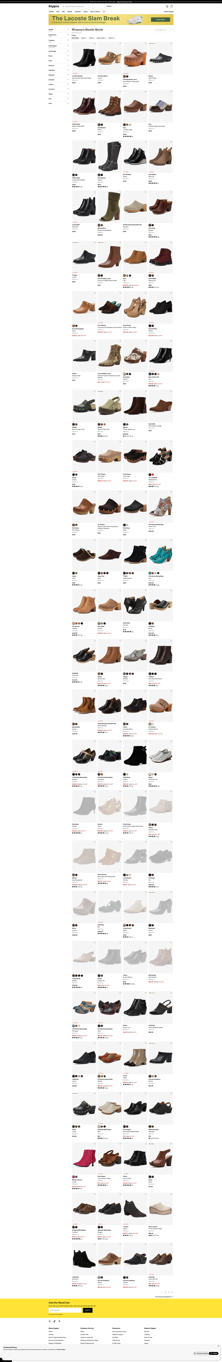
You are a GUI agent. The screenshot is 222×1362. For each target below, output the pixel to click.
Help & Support (169, 11)
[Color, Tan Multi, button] (76, 1025)
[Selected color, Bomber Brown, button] (73, 1227)
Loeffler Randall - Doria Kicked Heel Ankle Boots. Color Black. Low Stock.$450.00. (84, 64)
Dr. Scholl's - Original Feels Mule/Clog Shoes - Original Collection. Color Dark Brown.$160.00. (110, 513)
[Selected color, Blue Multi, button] (73, 1025)
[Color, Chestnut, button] (130, 673)
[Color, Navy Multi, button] (104, 1076)
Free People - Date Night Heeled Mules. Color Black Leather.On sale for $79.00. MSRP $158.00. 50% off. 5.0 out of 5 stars (135, 1115)
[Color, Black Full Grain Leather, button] (152, 225)
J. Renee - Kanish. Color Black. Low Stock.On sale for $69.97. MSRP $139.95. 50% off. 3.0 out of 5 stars (135, 1216)
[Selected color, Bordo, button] (150, 275)
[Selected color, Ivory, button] (99, 1126)
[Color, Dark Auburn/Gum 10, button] (76, 424)
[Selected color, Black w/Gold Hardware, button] (73, 1126)
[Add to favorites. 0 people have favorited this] (94, 43)
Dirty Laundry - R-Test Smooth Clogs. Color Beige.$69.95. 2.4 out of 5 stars (161, 1216)
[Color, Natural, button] (76, 975)
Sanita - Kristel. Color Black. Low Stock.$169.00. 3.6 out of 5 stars (84, 464)
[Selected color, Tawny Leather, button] (124, 275)
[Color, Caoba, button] (76, 175)
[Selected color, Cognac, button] (73, 724)
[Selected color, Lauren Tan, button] (99, 275)
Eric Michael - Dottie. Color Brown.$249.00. (110, 113)
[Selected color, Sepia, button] (73, 975)
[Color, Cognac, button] (152, 275)
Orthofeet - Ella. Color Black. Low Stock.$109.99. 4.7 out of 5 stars (110, 914)
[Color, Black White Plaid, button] (76, 1176)
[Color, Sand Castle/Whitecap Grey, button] (79, 1076)
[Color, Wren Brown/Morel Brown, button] (76, 1076)
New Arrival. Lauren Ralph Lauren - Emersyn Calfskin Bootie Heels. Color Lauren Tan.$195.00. (110, 264)
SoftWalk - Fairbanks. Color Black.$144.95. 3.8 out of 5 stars (84, 663)
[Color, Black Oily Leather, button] (127, 724)
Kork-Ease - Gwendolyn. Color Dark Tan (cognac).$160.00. (84, 513)
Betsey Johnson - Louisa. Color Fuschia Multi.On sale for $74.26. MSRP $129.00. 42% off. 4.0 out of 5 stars (84, 1166)
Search (109, 6)
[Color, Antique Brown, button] (76, 474)
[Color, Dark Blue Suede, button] (152, 374)
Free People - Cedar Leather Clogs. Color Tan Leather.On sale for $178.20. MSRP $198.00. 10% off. (135, 314)
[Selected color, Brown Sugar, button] (73, 325)
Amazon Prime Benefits (56, 1340)
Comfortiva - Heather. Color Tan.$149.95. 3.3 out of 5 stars (84, 612)
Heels (90, 38)
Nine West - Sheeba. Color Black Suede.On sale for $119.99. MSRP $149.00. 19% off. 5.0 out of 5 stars (84, 813)
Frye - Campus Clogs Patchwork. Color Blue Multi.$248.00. (161, 113)
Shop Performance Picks (124, 1)
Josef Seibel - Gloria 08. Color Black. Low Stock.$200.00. (84, 214)
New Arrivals (148, 1337)
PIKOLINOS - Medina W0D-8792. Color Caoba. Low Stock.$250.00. (84, 113)
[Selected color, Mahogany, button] (99, 573)
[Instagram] (50, 1321)
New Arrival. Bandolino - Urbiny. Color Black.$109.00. (161, 914)
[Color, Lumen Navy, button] (127, 673)
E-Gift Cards (116, 1343)
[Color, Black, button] (127, 76)
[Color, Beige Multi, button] (101, 1076)
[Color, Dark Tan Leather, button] (101, 975)
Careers (51, 1334)
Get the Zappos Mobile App (57, 1337)
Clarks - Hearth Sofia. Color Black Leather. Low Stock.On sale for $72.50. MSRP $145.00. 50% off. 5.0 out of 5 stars (135, 1166)
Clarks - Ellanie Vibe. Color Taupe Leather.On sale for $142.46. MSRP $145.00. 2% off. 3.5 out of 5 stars (110, 663)
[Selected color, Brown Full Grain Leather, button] (150, 225)
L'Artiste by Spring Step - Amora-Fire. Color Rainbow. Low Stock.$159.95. (161, 513)
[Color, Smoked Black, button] (132, 673)
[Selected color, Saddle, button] (124, 76)
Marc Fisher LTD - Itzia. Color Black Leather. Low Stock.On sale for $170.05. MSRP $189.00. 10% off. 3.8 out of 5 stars (161, 363)
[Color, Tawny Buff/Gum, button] (104, 424)
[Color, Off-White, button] (155, 573)
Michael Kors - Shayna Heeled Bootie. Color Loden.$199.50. (110, 214)
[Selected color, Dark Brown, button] (73, 573)
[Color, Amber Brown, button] (130, 573)
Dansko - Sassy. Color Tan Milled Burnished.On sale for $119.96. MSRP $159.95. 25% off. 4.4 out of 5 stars (110, 813)
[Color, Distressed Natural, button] (127, 875)
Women (111, 38)
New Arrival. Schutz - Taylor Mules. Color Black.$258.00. (161, 64)
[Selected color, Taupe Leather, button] (99, 673)
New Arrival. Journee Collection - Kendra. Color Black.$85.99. (161, 1065)
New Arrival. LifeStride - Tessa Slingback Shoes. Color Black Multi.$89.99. (161, 1015)
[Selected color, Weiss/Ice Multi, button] (150, 774)
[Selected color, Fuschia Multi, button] (73, 1176)
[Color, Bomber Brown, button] (101, 1227)
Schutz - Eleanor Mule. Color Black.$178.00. (84, 363)
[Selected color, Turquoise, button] (150, 573)
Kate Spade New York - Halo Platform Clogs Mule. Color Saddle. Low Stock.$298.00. (135, 64)
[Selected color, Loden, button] (99, 225)
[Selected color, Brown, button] (99, 124)
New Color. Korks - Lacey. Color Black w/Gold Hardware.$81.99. (84, 1115)
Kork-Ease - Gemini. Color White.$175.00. (135, 363)
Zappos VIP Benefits (55, 1343)
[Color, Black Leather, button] (127, 424)
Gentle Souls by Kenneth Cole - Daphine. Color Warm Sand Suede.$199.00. (135, 214)
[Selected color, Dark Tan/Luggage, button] (73, 925)
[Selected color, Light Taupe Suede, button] (150, 824)
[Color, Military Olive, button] (132, 573)
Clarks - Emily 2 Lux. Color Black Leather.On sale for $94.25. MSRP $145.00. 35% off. (135, 1015)
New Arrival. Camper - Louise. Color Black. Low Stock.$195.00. (84, 264)
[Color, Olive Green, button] (76, 724)
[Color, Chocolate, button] (130, 925)
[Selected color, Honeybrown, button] (150, 724)
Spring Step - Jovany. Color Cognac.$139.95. (84, 713)
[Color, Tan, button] (152, 1076)
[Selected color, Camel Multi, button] (99, 1076)
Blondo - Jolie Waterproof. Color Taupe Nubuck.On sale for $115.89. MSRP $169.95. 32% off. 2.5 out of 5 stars (84, 864)
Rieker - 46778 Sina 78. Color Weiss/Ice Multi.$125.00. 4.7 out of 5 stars (161, 763)
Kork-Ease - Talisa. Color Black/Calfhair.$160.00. (135, 513)
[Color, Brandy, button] (76, 623)
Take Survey (116, 1340)
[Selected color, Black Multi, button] (99, 774)
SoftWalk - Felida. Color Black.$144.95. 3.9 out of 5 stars (161, 612)
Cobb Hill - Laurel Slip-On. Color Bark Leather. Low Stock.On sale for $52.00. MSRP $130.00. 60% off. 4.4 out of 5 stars (161, 1265)
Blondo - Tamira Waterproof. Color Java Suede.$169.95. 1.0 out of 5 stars (135, 413)
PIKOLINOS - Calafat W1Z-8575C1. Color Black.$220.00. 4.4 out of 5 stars (84, 164)
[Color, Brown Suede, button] (155, 824)
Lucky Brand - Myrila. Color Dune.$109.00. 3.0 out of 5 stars (135, 914)
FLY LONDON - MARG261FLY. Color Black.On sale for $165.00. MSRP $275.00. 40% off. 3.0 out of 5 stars (161, 464)
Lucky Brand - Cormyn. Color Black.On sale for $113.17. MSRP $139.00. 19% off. (135, 864)
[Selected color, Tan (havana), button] (99, 623)
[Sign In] (167, 6)
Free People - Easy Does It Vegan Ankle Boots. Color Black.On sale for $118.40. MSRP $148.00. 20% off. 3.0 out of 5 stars (135, 813)
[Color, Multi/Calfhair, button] (127, 525)
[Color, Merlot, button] (152, 875)
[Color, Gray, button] (152, 774)
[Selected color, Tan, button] (73, 623)
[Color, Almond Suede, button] (127, 275)
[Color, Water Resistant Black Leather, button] (130, 275)
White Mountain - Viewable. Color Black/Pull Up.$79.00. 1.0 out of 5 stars (161, 1115)
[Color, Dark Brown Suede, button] (155, 374)
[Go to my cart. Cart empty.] (171, 6)
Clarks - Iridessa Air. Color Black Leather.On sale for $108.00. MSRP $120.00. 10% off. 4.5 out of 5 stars (110, 964)
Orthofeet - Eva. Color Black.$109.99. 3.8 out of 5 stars (161, 864)
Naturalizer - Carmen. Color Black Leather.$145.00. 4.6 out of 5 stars (135, 612)
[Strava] (59, 1321)
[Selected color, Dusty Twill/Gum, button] (99, 424)
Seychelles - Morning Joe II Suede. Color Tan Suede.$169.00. (161, 413)
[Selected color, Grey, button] (99, 175)
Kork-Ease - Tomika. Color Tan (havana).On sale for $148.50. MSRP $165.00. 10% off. (110, 612)
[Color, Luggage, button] (101, 225)
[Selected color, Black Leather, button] (150, 374)
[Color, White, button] (152, 724)
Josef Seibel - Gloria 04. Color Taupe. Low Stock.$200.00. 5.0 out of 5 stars (161, 164)
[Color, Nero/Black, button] (155, 774)
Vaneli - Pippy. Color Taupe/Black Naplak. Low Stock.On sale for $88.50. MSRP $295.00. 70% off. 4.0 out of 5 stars (135, 1065)
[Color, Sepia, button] (132, 925)
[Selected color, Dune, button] (124, 925)
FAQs (82, 1331)
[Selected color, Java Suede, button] (124, 424)
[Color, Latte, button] (127, 774)
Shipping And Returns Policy (89, 1340)
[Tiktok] (54, 1321)
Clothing (147, 1334)
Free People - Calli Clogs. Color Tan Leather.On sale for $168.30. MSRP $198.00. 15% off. (110, 464)
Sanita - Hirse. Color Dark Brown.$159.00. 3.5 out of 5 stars (84, 562)
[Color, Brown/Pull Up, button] (152, 1126)
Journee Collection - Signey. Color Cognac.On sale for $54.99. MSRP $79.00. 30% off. (110, 1265)
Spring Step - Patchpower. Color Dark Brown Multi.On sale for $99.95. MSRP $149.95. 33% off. (161, 964)
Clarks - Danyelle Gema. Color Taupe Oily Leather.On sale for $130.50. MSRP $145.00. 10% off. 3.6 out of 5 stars (135, 713)
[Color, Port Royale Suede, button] (127, 1126)
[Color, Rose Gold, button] (130, 124)
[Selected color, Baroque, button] (124, 673)
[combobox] (83, 6)
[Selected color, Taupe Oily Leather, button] (124, 724)
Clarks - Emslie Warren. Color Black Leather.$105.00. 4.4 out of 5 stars (135, 964)
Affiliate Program (117, 1334)
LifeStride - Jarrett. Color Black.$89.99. (84, 1065)
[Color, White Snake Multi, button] (158, 374)
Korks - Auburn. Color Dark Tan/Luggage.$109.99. (84, 914)
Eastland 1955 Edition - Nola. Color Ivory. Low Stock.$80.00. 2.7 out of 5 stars (110, 1115)
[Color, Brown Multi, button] (76, 774)
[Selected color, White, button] (124, 374)
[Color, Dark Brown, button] (152, 325)
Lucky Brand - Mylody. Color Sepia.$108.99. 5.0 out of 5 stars (84, 964)
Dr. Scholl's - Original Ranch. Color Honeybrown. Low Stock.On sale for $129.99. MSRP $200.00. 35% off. (161, 713)
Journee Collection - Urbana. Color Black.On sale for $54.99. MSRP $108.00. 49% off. (135, 1265)
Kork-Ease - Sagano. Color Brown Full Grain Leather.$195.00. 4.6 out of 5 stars (161, 214)
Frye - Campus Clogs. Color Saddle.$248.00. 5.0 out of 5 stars (135, 113)
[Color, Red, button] (152, 573)
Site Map (115, 1337)
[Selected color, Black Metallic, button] (73, 774)
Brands (146, 1331)
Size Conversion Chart (119, 1331)
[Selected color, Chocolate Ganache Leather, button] (150, 673)
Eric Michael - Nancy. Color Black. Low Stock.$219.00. (135, 164)
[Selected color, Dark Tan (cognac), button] (73, 525)
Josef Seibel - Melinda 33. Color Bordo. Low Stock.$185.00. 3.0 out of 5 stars (161, 264)
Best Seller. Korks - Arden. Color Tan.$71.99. (161, 1166)
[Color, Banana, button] (127, 124)
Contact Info (84, 1334)
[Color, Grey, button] (79, 623)
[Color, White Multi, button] (79, 1025)
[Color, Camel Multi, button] (101, 774)
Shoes (83, 38)
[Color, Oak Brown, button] (127, 573)
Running (147, 1340)
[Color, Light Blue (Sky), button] (101, 623)
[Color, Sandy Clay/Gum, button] (101, 424)
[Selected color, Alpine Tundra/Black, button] (73, 424)
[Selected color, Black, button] (73, 175)
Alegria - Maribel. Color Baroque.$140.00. (135, 663)
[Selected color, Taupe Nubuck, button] (73, 875)
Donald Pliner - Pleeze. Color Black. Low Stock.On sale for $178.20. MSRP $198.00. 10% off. (161, 314)
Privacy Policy (61, 1349)
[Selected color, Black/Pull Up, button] (150, 1126)
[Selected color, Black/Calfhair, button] (124, 525)
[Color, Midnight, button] (107, 573)
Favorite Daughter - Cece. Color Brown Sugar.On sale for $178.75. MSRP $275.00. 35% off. (84, 314)
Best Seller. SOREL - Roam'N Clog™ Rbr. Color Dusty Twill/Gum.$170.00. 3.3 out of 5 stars (110, 413)
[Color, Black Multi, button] (79, 774)
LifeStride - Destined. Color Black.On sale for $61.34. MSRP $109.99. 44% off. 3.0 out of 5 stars (84, 1265)
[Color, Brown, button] (127, 374)
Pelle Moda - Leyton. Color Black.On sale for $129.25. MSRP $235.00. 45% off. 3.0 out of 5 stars (135, 763)
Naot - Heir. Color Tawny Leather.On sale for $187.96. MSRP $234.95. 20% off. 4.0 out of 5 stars (135, 264)
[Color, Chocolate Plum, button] (81, 1076)
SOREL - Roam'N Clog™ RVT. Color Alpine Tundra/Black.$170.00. (84, 413)
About (50, 1331)
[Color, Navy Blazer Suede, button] (152, 673)
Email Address (54, 1310)
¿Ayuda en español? (86, 1337)
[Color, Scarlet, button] (152, 474)
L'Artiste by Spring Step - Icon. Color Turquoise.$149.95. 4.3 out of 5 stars (161, 562)
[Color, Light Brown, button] (76, 573)
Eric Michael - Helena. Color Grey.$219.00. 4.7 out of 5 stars (110, 164)
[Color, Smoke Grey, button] (130, 875)
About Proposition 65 (87, 1343)
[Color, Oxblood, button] (104, 573)
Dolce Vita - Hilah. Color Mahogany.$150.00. (110, 562)
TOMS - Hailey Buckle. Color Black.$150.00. (135, 562)
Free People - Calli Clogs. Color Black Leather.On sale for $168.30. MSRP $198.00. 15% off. (135, 464)
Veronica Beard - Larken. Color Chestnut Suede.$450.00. (110, 64)
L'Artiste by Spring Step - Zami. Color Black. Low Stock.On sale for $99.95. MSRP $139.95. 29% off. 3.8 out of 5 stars (110, 1015)
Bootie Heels (100, 38)
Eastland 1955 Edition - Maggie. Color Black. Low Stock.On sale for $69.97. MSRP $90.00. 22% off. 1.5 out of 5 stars (110, 1216)
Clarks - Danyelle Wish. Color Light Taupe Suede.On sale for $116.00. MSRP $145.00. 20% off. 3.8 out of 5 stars (161, 813)
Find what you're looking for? (163, 1296)
